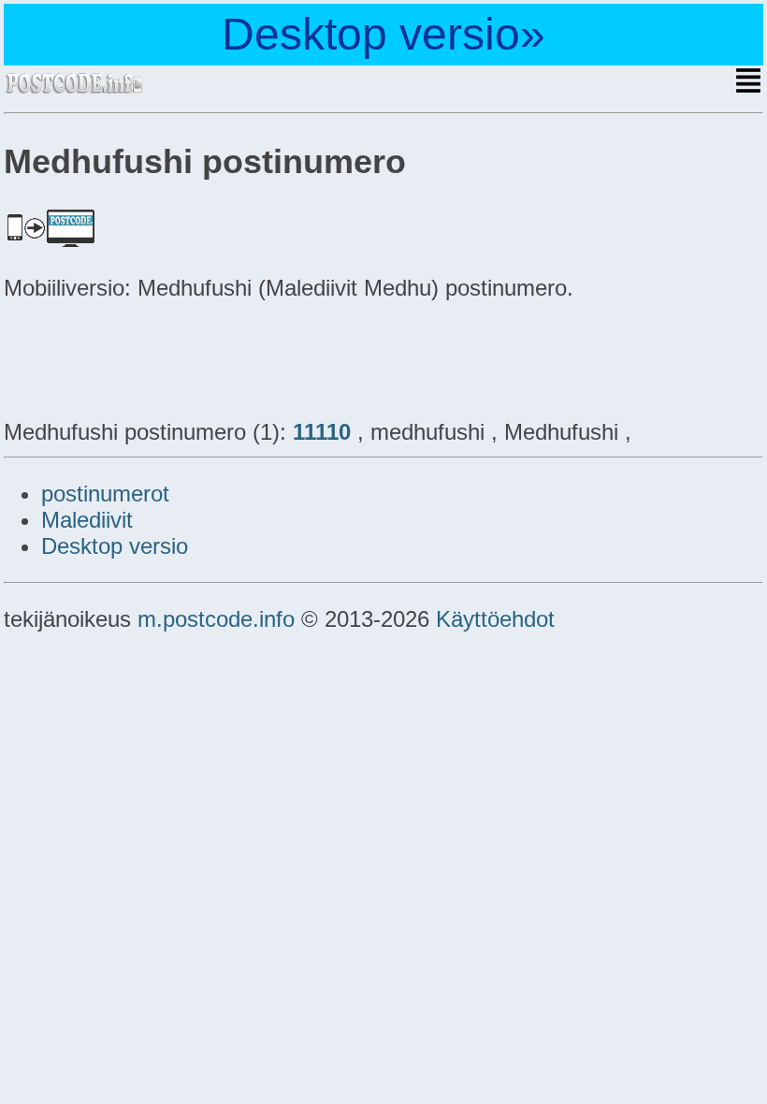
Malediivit (87, 519)
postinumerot (105, 493)
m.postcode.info (216, 619)
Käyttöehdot (495, 619)
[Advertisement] (153, 357)
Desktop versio (114, 546)
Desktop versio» (383, 34)
